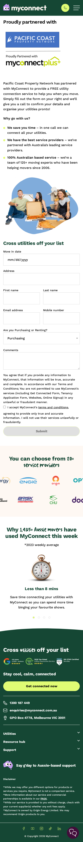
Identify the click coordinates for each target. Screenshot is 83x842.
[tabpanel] (41, 582)
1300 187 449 (20, 703)
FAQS (43, 798)
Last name (50, 290)
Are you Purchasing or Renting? (25, 330)
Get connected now (41, 686)
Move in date (12, 251)
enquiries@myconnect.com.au (33, 710)
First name (10, 290)
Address (8, 270)
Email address (13, 310)
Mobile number (53, 310)
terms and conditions (53, 407)
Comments (10, 350)
